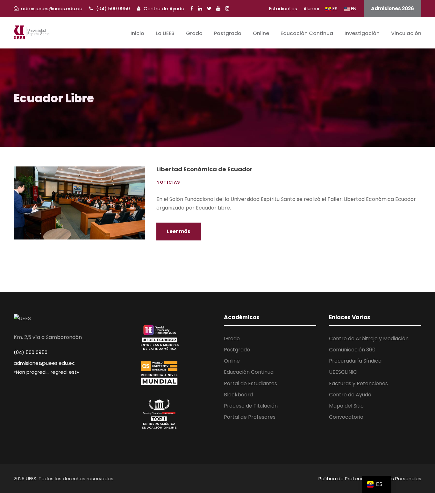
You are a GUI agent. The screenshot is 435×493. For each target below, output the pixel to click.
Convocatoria (346, 417)
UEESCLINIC (343, 372)
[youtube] (218, 8)
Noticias (168, 182)
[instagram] (227, 8)
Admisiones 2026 (392, 8)
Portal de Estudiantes (250, 383)
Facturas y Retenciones (358, 383)
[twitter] (209, 8)
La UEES (165, 33)
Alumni (311, 8)
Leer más (178, 231)
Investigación (362, 33)
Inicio (137, 33)
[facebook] (191, 8)
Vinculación (406, 33)
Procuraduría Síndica (355, 360)
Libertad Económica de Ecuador (204, 169)
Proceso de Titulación (251, 405)
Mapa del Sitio (346, 405)
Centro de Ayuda (163, 8)
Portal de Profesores (249, 417)
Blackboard (238, 394)
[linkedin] (200, 8)
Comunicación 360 (352, 349)
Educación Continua (307, 33)
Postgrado (227, 33)
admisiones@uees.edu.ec (44, 363)
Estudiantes (283, 8)
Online (261, 33)
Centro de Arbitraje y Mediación (369, 338)
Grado (194, 33)
